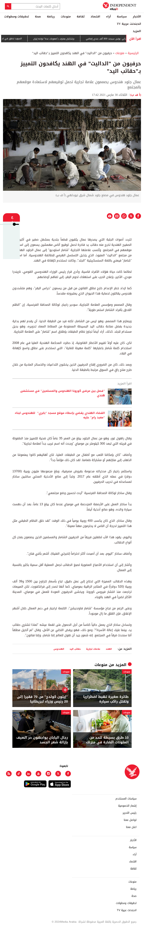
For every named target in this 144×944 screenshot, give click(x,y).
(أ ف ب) (135, 95)
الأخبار (137, 16)
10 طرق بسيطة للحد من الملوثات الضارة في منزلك (107, 740)
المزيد (137, 31)
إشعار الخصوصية (127, 806)
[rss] (9, 773)
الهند (109, 649)
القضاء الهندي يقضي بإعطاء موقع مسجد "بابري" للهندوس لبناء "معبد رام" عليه (60, 415)
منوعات (66, 16)
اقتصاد (95, 16)
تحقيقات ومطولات (16, 16)
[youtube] (38, 773)
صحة (38, 16)
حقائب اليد (75, 649)
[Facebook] (68, 773)
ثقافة (81, 16)
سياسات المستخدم (126, 799)
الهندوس (58, 649)
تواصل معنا (130, 820)
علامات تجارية (93, 649)
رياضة (51, 16)
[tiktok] (19, 773)
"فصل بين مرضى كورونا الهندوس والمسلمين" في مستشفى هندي (62, 393)
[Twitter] (58, 773)
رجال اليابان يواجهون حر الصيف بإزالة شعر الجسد (42, 740)
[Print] (109, 216)
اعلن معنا (131, 827)
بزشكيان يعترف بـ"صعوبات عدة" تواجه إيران (62, 39)
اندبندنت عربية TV (129, 23)
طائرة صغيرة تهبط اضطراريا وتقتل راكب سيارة (106, 699)
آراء (108, 16)
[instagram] (48, 773)
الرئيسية (133, 53)
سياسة (122, 16)
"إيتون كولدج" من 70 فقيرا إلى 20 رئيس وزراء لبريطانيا (42, 699)
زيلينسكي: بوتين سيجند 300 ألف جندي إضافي (117, 39)
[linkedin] (28, 773)
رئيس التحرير (129, 813)
